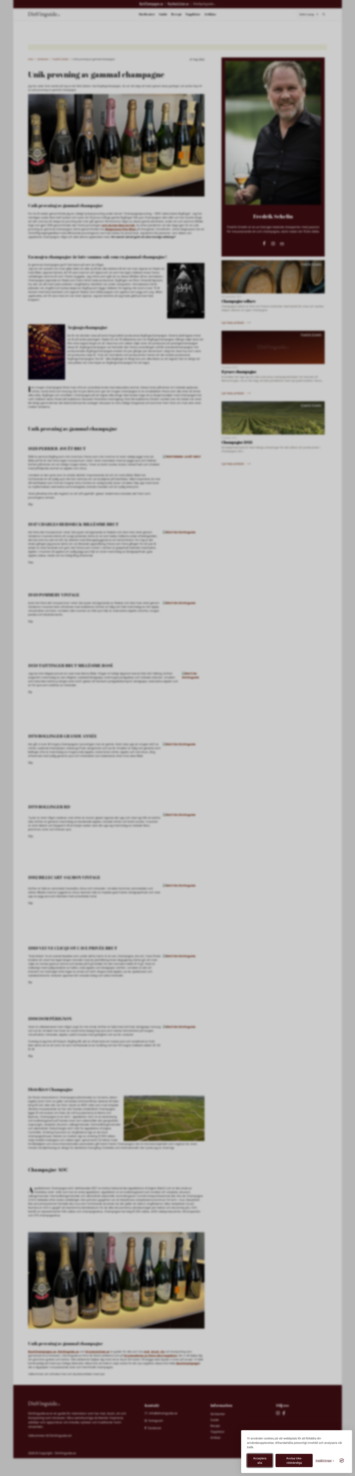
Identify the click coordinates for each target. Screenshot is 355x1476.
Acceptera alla (259, 1460)
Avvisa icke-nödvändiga (294, 1460)
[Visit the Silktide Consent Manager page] (341, 1460)
